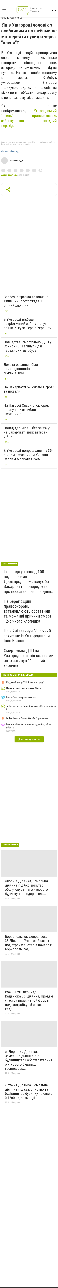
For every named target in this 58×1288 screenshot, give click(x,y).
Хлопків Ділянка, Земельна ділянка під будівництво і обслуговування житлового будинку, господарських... (26, 887)
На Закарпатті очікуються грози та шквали (29, 389)
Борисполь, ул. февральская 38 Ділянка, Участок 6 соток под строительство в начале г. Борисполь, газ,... (29, 942)
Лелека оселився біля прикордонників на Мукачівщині (21, 368)
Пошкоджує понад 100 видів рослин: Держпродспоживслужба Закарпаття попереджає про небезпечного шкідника (28, 581)
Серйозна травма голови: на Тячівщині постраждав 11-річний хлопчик (26, 301)
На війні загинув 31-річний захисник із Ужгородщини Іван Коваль (27, 635)
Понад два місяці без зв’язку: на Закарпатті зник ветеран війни (27, 432)
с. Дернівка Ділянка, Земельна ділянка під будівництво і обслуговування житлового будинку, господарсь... (28, 1060)
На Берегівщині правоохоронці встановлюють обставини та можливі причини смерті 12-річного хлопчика (28, 611)
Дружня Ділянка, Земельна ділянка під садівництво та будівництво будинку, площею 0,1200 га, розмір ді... (28, 1091)
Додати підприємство (29, 739)
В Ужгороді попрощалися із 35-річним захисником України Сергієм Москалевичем (28, 454)
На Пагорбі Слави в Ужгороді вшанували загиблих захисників (27, 409)
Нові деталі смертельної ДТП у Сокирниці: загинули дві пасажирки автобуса (28, 346)
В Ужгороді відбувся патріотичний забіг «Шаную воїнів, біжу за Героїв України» (27, 323)
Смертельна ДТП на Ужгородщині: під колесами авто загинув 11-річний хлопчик (28, 658)
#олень (5, 151)
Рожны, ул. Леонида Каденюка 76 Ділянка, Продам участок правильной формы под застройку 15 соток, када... (29, 1000)
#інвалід (14, 151)
